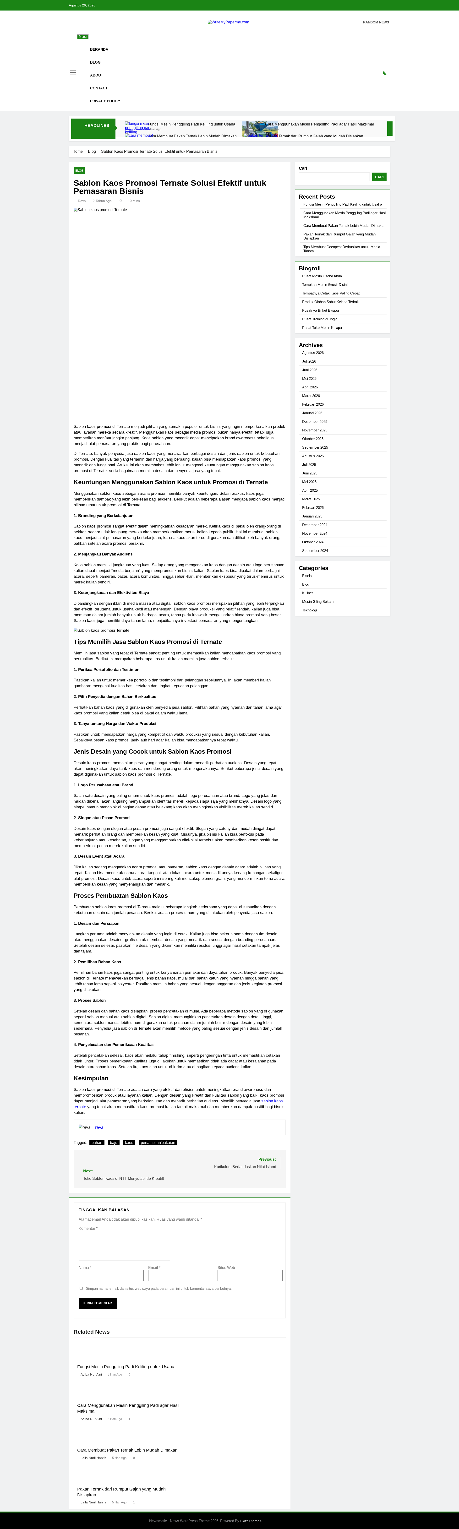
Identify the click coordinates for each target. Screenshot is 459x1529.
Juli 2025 (309, 465)
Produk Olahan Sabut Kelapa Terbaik (331, 302)
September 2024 (315, 551)
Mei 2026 (309, 378)
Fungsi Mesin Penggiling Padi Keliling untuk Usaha (191, 124)
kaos (129, 1143)
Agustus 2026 (313, 353)
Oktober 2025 (312, 439)
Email (154, 1268)
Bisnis (307, 576)
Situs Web (226, 1268)
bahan (97, 1143)
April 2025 (310, 490)
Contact (99, 88)
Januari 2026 (312, 413)
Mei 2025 (309, 482)
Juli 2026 (309, 361)
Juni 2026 (309, 370)
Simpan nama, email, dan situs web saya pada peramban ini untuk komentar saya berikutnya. (159, 1288)
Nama (85, 1268)
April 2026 (310, 387)
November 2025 (314, 430)
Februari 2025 (313, 508)
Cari (303, 168)
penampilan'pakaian (158, 1143)
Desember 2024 (314, 525)
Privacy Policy (105, 101)
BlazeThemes (250, 1521)
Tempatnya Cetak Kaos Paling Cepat (331, 293)
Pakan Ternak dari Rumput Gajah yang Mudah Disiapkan (315, 136)
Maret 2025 (311, 499)
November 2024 (314, 533)
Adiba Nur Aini (91, 1374)
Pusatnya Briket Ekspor (320, 310)
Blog (95, 62)
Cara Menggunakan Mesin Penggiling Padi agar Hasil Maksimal (319, 124)
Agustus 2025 (313, 456)
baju (113, 1143)
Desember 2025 (314, 421)
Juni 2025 (309, 473)
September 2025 (315, 447)
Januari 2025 (312, 516)
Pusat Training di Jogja (319, 319)
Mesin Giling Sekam (318, 601)
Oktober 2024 (312, 542)
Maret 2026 (311, 396)
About (96, 75)
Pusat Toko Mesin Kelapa (322, 328)
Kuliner (307, 593)
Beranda (99, 49)
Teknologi (309, 610)
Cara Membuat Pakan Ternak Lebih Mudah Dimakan (192, 136)
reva (82, 201)
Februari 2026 (313, 404)
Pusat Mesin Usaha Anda (322, 276)
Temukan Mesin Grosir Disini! (325, 285)
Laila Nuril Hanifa (93, 1458)
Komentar (88, 1228)
